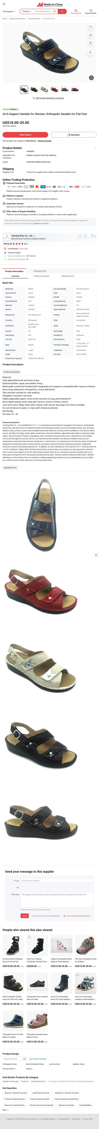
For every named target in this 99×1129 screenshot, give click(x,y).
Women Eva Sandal (66, 1105)
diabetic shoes (78, 1064)
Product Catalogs (39, 1059)
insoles (29, 1068)
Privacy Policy (88, 1119)
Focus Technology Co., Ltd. (32, 1119)
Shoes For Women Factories (16, 1093)
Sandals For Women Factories (67, 1093)
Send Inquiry (25, 134)
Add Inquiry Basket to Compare (50, 98)
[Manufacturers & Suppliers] (50, 4)
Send (25, 915)
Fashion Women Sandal (39, 1099)
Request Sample (44, 141)
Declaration (76, 1119)
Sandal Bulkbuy (85, 1105)
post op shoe (55, 1064)
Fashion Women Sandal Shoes (67, 1099)
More (5, 1110)
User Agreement (63, 1119)
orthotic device (8, 1068)
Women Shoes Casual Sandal (41, 1105)
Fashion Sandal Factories (15, 1099)
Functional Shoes (34, 19)
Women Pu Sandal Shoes (14, 1105)
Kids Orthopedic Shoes (35, 1064)
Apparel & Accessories (17, 19)
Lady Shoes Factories (41, 1093)
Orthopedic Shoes (49, 19)
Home (5, 19)
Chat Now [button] (75, 135)
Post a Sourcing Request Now (76, 916)
